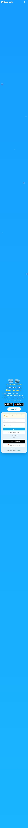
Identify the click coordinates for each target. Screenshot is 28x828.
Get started (13, 409)
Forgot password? (14, 435)
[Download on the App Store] (8, 404)
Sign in (14, 429)
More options (14, 448)
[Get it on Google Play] (19, 404)
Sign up (19, 450)
